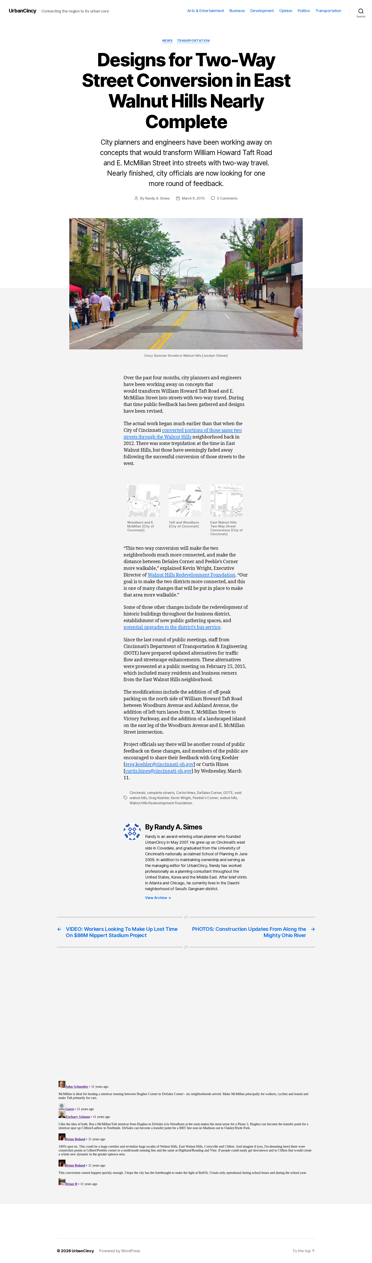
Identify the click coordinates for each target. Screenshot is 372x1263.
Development (262, 10)
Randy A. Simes (157, 198)
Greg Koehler (159, 798)
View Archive (158, 898)
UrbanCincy (22, 10)
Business (237, 10)
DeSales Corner (209, 792)
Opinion (285, 10)
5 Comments (227, 198)
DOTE (228, 792)
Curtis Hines (185, 792)
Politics (304, 10)
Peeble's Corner (205, 798)
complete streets (160, 792)
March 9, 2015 (193, 198)
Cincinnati (137, 792)
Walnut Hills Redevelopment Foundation (191, 575)
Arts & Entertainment (205, 10)
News (167, 41)
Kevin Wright (181, 798)
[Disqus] (186, 1023)
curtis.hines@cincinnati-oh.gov (158, 771)
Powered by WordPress (119, 1251)
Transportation (328, 10)
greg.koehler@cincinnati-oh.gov (159, 764)
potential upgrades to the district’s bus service (172, 627)
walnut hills (228, 798)
